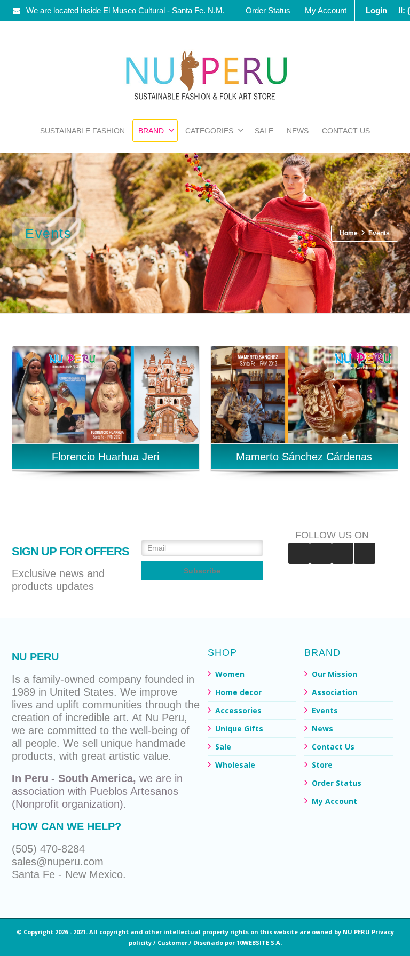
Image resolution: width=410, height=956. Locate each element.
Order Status (268, 10)
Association (334, 692)
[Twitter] (364, 553)
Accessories (238, 710)
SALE (264, 130)
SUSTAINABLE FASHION (82, 130)
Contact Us (333, 747)
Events (325, 710)
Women (230, 674)
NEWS (298, 130)
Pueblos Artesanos (134, 791)
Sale (223, 747)
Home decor (238, 692)
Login (376, 10)
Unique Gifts (239, 728)
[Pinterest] (321, 553)
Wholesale (235, 765)
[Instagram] (342, 553)
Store (322, 765)
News (322, 728)
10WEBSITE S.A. (259, 942)
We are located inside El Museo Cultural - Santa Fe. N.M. (125, 10)
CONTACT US (346, 130)
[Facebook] (299, 553)
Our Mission (334, 674)
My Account (325, 10)
